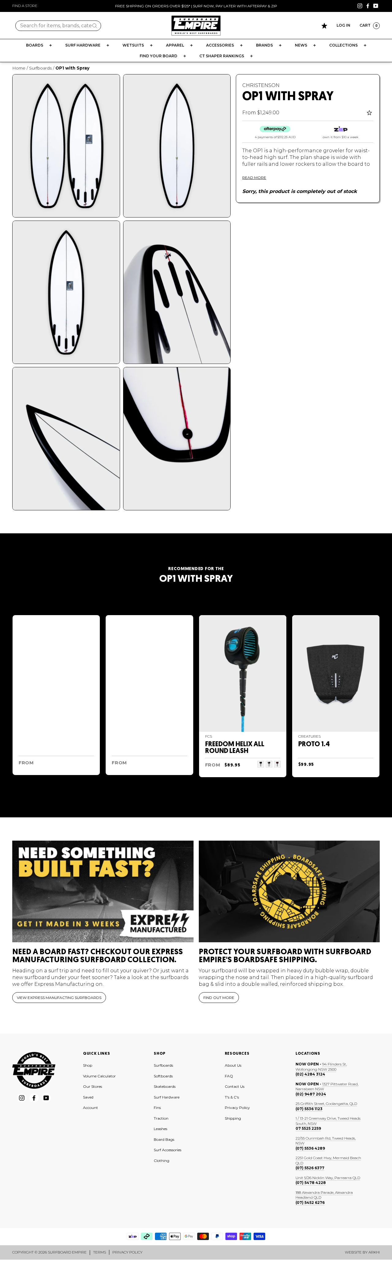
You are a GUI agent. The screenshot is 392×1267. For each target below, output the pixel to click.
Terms (99, 1252)
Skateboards (164, 1086)
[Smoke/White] (269, 764)
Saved (88, 1097)
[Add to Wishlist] (370, 112)
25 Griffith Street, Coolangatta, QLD (326, 1103)
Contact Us (234, 1086)
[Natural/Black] (261, 764)
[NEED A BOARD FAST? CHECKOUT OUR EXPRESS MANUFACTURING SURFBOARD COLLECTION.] (103, 892)
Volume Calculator (99, 1076)
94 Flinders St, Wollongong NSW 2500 (321, 1067)
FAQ (229, 1076)
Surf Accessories (167, 1150)
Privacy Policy (237, 1107)
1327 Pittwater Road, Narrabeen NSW (327, 1086)
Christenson (261, 85)
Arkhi (374, 1252)
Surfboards (40, 68)
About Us (233, 1065)
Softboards (163, 1076)
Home (18, 68)
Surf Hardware (166, 1097)
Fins (157, 1107)
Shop (87, 1065)
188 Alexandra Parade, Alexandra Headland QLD (324, 1195)
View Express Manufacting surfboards (59, 997)
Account (90, 1107)
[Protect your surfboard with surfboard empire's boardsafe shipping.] (289, 892)
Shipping (233, 1118)
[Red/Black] (277, 764)
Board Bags (164, 1139)
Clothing (161, 1160)
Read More (254, 177)
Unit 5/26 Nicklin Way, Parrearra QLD (328, 1177)
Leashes (160, 1128)
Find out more (218, 997)
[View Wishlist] (324, 26)
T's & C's (232, 1097)
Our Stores (92, 1086)
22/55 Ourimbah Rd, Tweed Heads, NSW (326, 1141)
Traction (161, 1118)
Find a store (24, 5)
